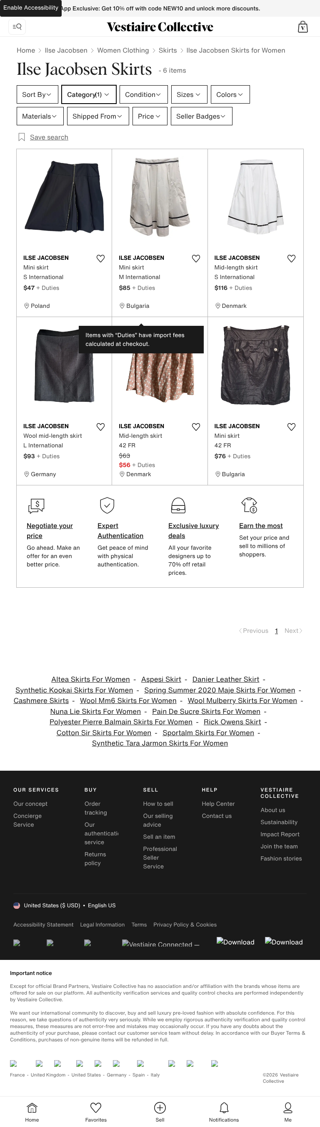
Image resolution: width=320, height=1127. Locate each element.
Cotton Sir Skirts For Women (103, 733)
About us (272, 810)
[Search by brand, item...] (17, 27)
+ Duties (47, 287)
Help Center (218, 804)
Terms (139, 925)
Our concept (30, 804)
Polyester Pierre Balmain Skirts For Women (121, 722)
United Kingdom (48, 1075)
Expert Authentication (121, 530)
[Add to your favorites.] (100, 259)
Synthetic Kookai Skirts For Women (74, 690)
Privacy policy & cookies (185, 925)
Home (26, 50)
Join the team (279, 846)
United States (86, 1075)
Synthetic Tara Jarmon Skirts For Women (160, 743)
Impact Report (280, 834)
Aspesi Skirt (161, 679)
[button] (303, 27)
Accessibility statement (43, 925)
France (17, 1075)
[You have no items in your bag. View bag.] (303, 27)
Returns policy (95, 859)
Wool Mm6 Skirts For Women (128, 700)
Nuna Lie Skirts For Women (95, 711)
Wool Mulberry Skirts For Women (243, 700)
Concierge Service (27, 820)
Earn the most (261, 525)
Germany (117, 1075)
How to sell (158, 804)
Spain (138, 1075)
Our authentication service (105, 833)
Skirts (168, 50)
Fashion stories (281, 858)
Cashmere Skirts (41, 700)
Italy (155, 1075)
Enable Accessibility (30, 7)
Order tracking (96, 808)
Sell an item (159, 837)
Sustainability (279, 822)
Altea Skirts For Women (90, 679)
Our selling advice (158, 820)
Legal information (102, 925)
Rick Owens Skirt (232, 722)
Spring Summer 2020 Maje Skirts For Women (219, 690)
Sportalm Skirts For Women (208, 733)
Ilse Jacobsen (66, 50)
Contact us (217, 816)
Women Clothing (123, 50)
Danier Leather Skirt (226, 679)
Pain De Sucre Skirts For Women (206, 711)
